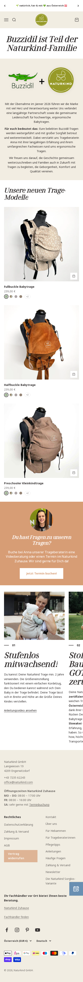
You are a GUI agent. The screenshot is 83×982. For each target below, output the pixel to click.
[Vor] (78, 5)
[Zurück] (4, 5)
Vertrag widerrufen (16, 856)
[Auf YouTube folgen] (37, 930)
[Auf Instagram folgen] (17, 930)
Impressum (11, 838)
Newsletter (53, 872)
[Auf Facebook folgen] (6, 930)
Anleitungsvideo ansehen (20, 710)
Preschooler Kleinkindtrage (24, 483)
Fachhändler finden (16, 917)
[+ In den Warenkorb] (73, 276)
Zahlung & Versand (16, 831)
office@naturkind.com (18, 782)
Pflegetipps (53, 844)
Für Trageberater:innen (60, 837)
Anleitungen (53, 851)
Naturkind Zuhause (16, 908)
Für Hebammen (56, 831)
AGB (7, 845)
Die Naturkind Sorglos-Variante (60, 881)
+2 (27, 296)
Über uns (51, 824)
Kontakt (51, 817)
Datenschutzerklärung (18, 824)
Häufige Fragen (55, 858)
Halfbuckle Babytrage (20, 385)
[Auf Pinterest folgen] (27, 930)
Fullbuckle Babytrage (19, 287)
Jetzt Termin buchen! (41, 573)
